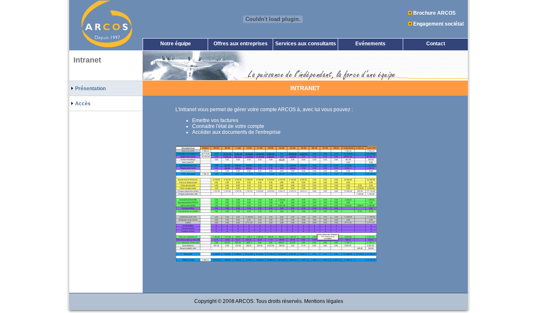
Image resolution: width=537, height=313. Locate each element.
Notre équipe (175, 44)
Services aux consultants (305, 44)
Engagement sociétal (438, 24)
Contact (435, 44)
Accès (82, 104)
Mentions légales (323, 301)
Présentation (90, 88)
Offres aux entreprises (241, 44)
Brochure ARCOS (434, 13)
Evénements (370, 44)
